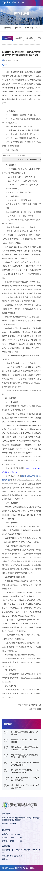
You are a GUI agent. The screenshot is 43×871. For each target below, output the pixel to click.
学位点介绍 (7, 28)
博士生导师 (18, 28)
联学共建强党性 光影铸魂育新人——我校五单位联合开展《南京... (25, 763)
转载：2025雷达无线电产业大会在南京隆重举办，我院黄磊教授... (24, 756)
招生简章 (30, 18)
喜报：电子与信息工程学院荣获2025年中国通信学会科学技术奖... (24, 748)
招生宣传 (18, 38)
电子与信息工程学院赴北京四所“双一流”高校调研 (24, 733)
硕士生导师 (29, 28)
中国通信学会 (6, 856)
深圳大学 (5, 859)
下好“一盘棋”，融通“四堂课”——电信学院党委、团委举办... (25, 779)
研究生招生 (22, 18)
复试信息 (29, 38)
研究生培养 (13, 18)
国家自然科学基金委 (23, 850)
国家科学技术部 (7, 850)
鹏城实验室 (18, 856)
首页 (6, 18)
